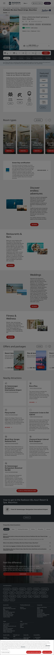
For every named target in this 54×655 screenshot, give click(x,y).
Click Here (48, 645)
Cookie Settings (5, 652)
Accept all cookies (47, 652)
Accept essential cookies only (34, 652)
